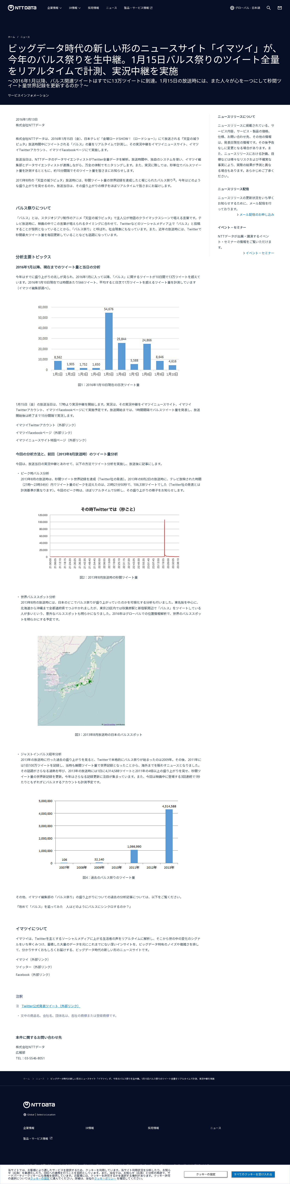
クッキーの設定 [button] (40, 1178)
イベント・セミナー (260, 253)
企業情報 (52, 8)
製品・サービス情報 (136, 8)
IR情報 (73, 8)
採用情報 (93, 8)
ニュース (111, 8)
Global (41, 1114)
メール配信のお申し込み (256, 214)
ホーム (11, 37)
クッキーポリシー (105, 1178)
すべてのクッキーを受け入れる (253, 1174)
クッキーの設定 (205, 1174)
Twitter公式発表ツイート (51, 1006)
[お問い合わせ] (279, 8)
